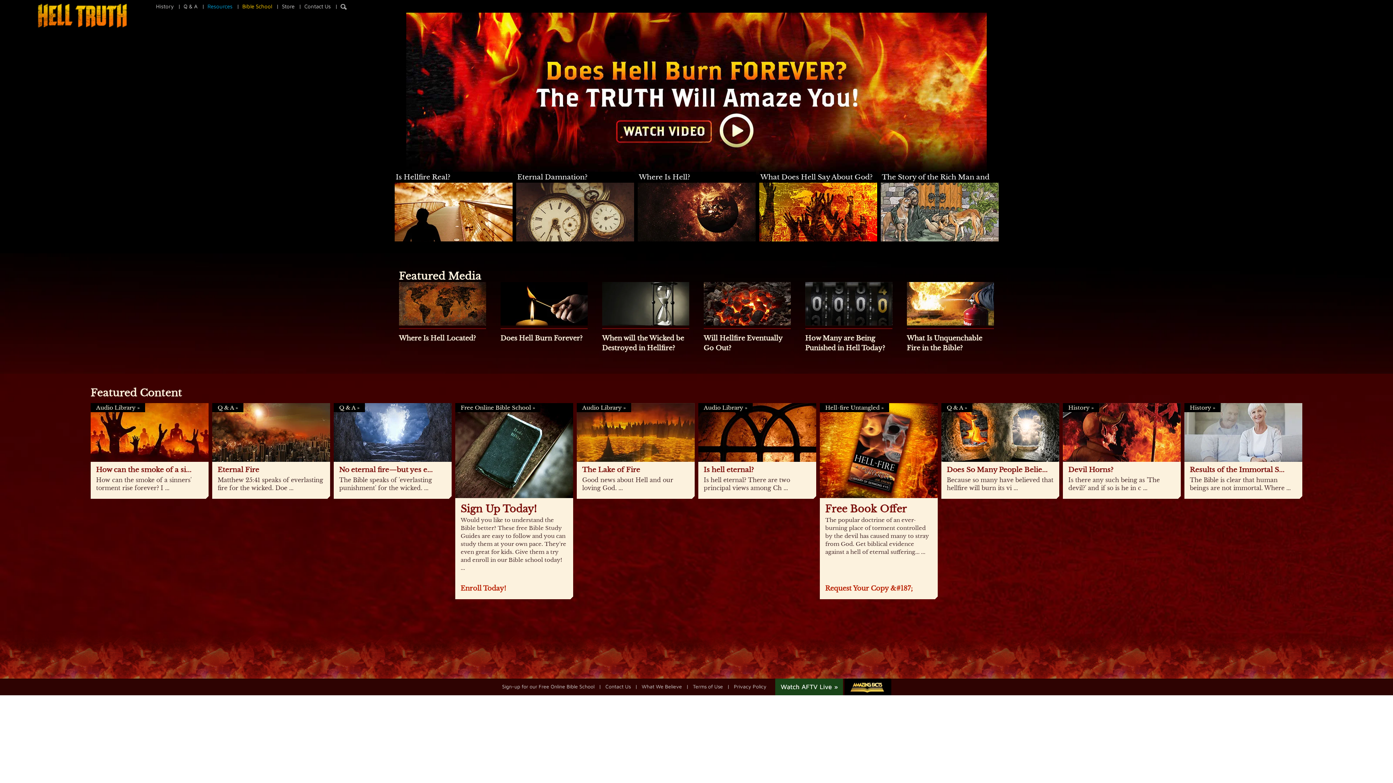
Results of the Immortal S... (1237, 469)
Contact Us (317, 6)
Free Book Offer (866, 509)
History (165, 6)
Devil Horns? (1091, 469)
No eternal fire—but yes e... (386, 469)
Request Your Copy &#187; (869, 588)
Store (288, 6)
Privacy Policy (750, 686)
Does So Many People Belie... (997, 469)
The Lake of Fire (611, 469)
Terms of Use (708, 686)
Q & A (191, 6)
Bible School (257, 6)
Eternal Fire (238, 469)
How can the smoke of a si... (144, 469)
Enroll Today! (483, 588)
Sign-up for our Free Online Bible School (548, 686)
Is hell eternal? (729, 469)
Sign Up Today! (499, 509)
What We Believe (662, 686)
